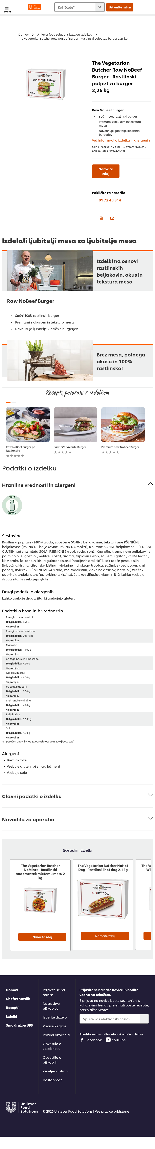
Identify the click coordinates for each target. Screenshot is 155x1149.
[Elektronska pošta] (111, 218)
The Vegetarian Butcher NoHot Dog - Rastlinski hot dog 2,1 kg (103, 868)
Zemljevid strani (55, 1071)
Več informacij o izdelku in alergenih (121, 140)
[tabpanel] (28, 432)
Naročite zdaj (105, 171)
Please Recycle (54, 1026)
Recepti (12, 1007)
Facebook (94, 1039)
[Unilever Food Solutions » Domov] (34, 7)
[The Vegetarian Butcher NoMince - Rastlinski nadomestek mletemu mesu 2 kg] (40, 903)
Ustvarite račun (120, 7)
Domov (12, 989)
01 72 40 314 (110, 199)
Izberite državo (55, 1017)
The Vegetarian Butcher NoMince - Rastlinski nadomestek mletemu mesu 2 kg (40, 872)
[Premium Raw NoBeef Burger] (123, 424)
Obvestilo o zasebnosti (52, 1046)
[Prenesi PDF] (100, 218)
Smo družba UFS (19, 1025)
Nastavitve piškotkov (51, 1005)
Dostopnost (52, 1079)
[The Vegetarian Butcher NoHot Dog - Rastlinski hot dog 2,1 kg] (103, 902)
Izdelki (11, 1016)
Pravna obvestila (56, 1034)
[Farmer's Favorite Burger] (75, 424)
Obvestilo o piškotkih (52, 1059)
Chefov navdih (18, 998)
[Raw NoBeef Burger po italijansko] (28, 424)
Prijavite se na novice (54, 992)
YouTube (119, 1039)
